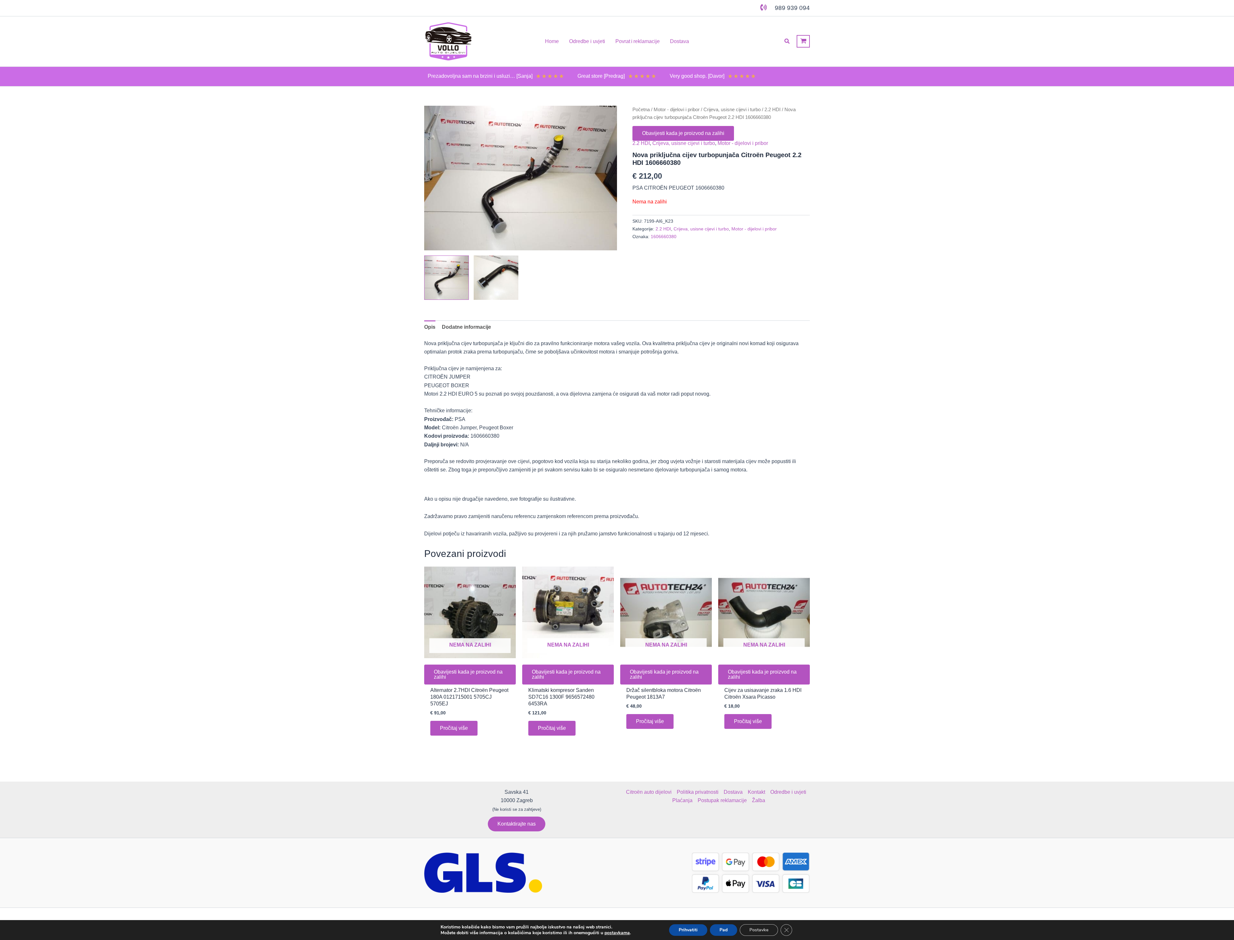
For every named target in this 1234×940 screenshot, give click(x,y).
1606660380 (663, 236)
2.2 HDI (773, 109)
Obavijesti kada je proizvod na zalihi (683, 133)
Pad (724, 930)
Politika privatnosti (698, 792)
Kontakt (756, 792)
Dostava (733, 792)
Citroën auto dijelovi (649, 792)
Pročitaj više (454, 728)
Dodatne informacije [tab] (466, 327)
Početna (641, 109)
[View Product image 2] (496, 277)
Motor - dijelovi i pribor (677, 109)
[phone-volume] (763, 7)
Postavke (758, 930)
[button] (787, 41)
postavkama (617, 933)
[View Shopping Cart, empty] (803, 41)
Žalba (758, 800)
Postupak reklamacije (722, 800)
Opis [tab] (429, 327)
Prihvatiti (688, 930)
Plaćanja (682, 800)
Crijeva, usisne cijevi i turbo (732, 109)
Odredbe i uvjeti (788, 792)
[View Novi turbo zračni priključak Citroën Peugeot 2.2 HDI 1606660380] (446, 277)
